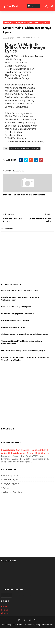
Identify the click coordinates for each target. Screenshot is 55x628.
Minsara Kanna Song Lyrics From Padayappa (23, 350)
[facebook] (19, 620)
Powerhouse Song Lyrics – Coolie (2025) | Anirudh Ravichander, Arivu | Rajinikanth (25, 451)
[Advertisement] (27, 394)
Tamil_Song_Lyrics (10, 479)
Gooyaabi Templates (44, 624)
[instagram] (29, 620)
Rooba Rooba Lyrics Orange (15, 320)
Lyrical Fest (10, 6)
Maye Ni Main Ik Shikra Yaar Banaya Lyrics (24, 194)
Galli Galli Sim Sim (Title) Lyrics (16, 307)
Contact (4, 609)
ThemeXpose (17, 624)
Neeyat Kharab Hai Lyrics (13, 327)
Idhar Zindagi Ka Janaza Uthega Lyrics (19, 290)
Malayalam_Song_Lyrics (13, 492)
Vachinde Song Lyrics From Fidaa (17, 313)
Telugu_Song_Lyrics (11, 483)
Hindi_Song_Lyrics (10, 475)
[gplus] (35, 620)
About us (5, 613)
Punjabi (6, 488)
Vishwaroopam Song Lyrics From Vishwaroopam (25, 334)
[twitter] (24, 620)
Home (4, 606)
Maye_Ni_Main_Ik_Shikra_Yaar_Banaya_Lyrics (26, 23)
